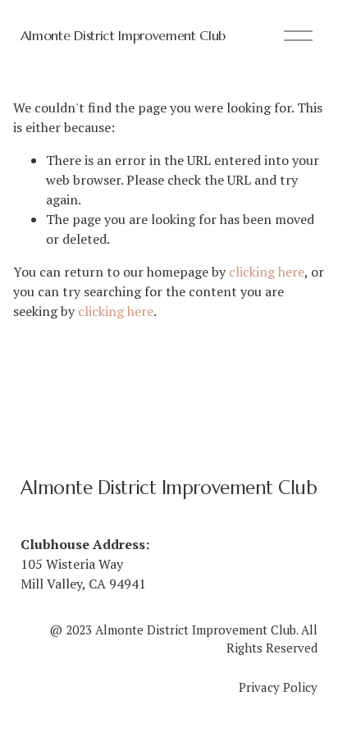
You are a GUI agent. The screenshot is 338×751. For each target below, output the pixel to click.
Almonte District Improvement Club (123, 35)
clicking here (266, 272)
